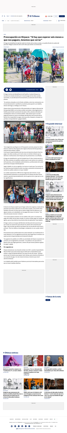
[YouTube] (12, 426)
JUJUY (31, 419)
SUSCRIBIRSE (62, 16)
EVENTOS (51, 419)
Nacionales (47, 367)
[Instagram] (29, 426)
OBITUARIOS (35, 419)
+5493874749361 (62, 20)
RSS (55, 426)
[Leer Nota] (7, 89)
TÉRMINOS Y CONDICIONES (37, 426)
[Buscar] (4, 16)
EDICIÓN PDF (46, 419)
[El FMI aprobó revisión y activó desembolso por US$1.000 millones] (54, 360)
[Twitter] (19, 426)
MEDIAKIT (51, 426)
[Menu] (2, 16)
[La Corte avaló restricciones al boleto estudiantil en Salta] (55, 150)
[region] (33, 27)
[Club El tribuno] (55, 419)
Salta (5, 34)
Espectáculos (6, 367)
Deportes (26, 367)
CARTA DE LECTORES (25, 419)
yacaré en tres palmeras (8, 20)
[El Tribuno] (33, 16)
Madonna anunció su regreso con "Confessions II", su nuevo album (12, 369)
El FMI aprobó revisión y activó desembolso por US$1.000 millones (54, 369)
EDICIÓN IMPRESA (17, 419)
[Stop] (10, 89)
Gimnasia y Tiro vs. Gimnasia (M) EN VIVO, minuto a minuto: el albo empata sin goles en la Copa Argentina (33, 371)
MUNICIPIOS (12, 419)
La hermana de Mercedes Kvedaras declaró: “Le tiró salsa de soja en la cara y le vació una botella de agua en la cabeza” (54, 177)
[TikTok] (15, 426)
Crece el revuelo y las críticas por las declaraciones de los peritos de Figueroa (55, 141)
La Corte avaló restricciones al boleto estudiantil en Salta (54, 158)
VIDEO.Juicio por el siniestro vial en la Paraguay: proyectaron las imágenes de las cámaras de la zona (33, 393)
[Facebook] (22, 426)
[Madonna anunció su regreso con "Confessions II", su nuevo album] (13, 360)
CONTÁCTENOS (45, 426)
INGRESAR (56, 16)
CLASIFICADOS (40, 419)
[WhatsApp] (26, 426)
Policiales (48, 137)
